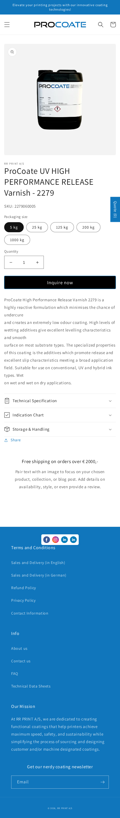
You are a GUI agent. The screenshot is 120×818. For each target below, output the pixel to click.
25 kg (37, 227)
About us (19, 648)
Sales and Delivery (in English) (38, 562)
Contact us (21, 660)
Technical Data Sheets (31, 686)
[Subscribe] (102, 782)
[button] (7, 24)
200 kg (88, 227)
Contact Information (29, 613)
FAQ (14, 673)
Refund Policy (23, 587)
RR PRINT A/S (64, 808)
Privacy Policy (23, 600)
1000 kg (17, 239)
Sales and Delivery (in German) (38, 575)
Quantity (11, 251)
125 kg (62, 227)
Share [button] (16, 439)
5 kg (14, 227)
